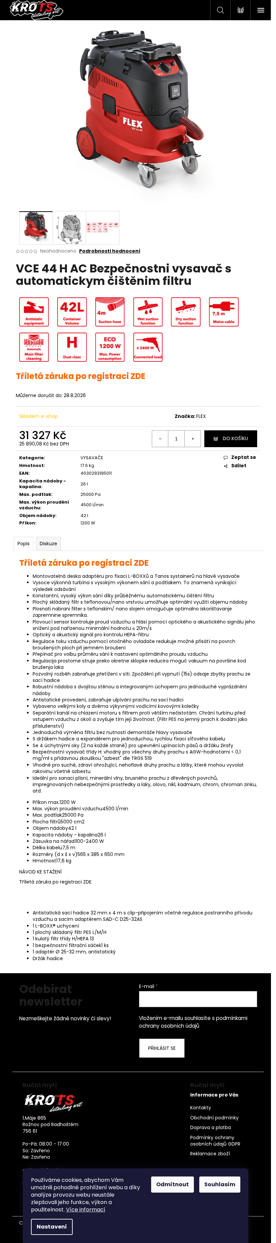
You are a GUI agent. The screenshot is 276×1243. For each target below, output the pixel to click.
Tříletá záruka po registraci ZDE (55, 881)
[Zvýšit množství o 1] (192, 439)
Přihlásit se (162, 1048)
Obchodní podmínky (214, 1118)
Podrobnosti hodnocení (109, 251)
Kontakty (200, 1108)
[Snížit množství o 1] (160, 439)
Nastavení (52, 1227)
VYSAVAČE (91, 458)
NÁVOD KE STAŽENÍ (40, 871)
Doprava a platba (210, 1127)
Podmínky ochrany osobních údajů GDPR (215, 1140)
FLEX (201, 416)
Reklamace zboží (210, 1154)
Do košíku (235, 438)
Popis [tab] (24, 543)
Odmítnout (172, 1184)
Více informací (85, 1209)
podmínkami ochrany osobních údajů (193, 1022)
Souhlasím (219, 1184)
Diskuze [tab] (48, 543)
